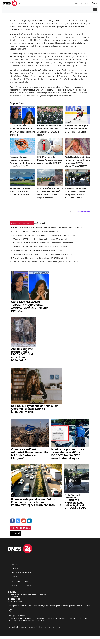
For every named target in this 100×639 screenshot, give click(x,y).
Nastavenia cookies (20, 581)
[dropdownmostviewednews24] (50, 267)
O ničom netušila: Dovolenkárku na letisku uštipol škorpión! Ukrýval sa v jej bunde (42, 246)
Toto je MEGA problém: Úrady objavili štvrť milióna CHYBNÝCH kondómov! (40, 258)
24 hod (42, 223)
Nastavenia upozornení (22, 586)
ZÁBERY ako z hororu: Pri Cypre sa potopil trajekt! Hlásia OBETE (35, 231)
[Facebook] (12, 520)
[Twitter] (18, 520)
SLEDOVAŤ (15, 533)
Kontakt (15, 564)
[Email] (23, 520)
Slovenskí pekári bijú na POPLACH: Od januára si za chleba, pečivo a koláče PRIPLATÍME (44, 235)
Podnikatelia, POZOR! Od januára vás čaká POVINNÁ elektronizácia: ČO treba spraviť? (43, 243)
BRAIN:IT (58, 627)
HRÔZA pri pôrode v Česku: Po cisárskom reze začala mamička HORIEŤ (38, 250)
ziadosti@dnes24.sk (82, 605)
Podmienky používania (21, 573)
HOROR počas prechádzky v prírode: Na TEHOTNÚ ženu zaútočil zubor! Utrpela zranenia (47, 227)
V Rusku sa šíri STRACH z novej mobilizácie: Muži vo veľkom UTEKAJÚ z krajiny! (41, 239)
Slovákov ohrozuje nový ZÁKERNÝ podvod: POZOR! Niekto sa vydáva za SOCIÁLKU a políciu (46, 262)
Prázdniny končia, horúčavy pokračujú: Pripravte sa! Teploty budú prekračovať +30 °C (43, 254)
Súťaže (15, 577)
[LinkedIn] (29, 520)
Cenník (15, 568)
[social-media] (10, 610)
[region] (20, 4)
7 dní (36, 223)
